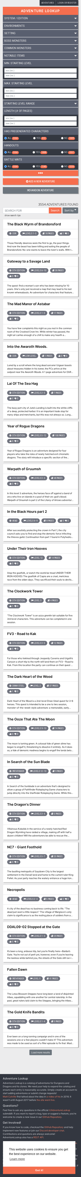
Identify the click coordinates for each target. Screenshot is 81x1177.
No (69, 138)
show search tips (13, 215)
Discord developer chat (52, 1130)
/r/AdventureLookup (59, 1110)
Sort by (69, 210)
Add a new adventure (42, 181)
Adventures (47, 3)
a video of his (53, 1096)
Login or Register (67, 3)
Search (55, 210)
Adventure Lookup (40, 11)
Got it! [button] (39, 1170)
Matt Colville (9, 1096)
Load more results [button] (40, 1052)
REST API (38, 1137)
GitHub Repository (52, 1117)
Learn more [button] (17, 1159)
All (13, 138)
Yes (40, 138)
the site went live (45, 1100)
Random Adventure (42, 190)
